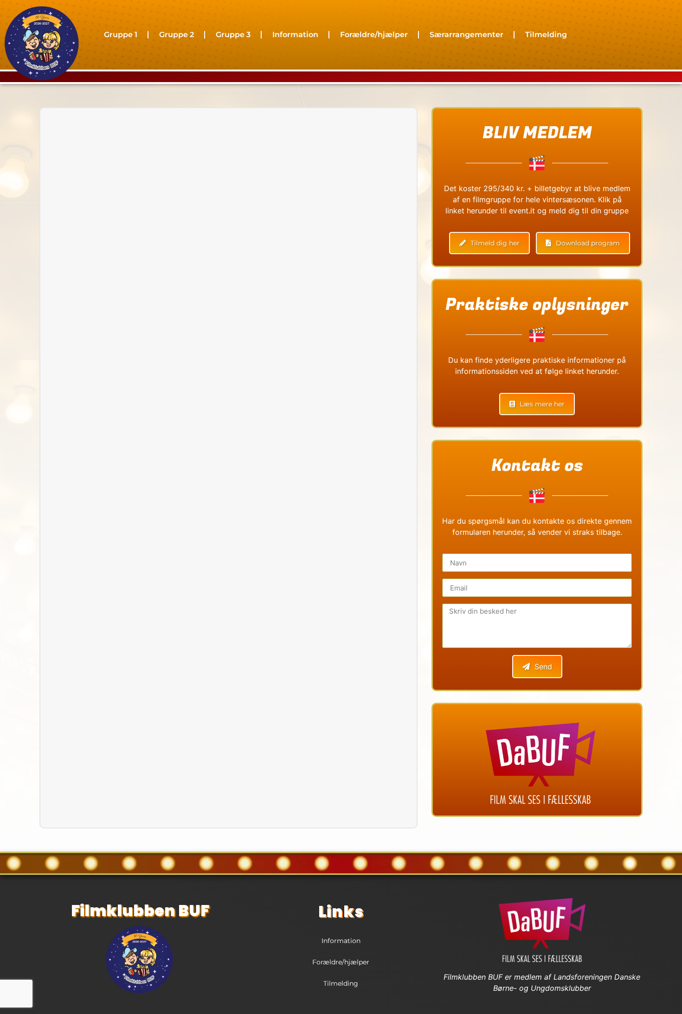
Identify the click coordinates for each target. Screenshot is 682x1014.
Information (295, 34)
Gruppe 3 (233, 34)
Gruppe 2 (176, 34)
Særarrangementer (466, 34)
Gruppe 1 (120, 34)
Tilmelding (546, 34)
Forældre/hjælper (374, 34)
